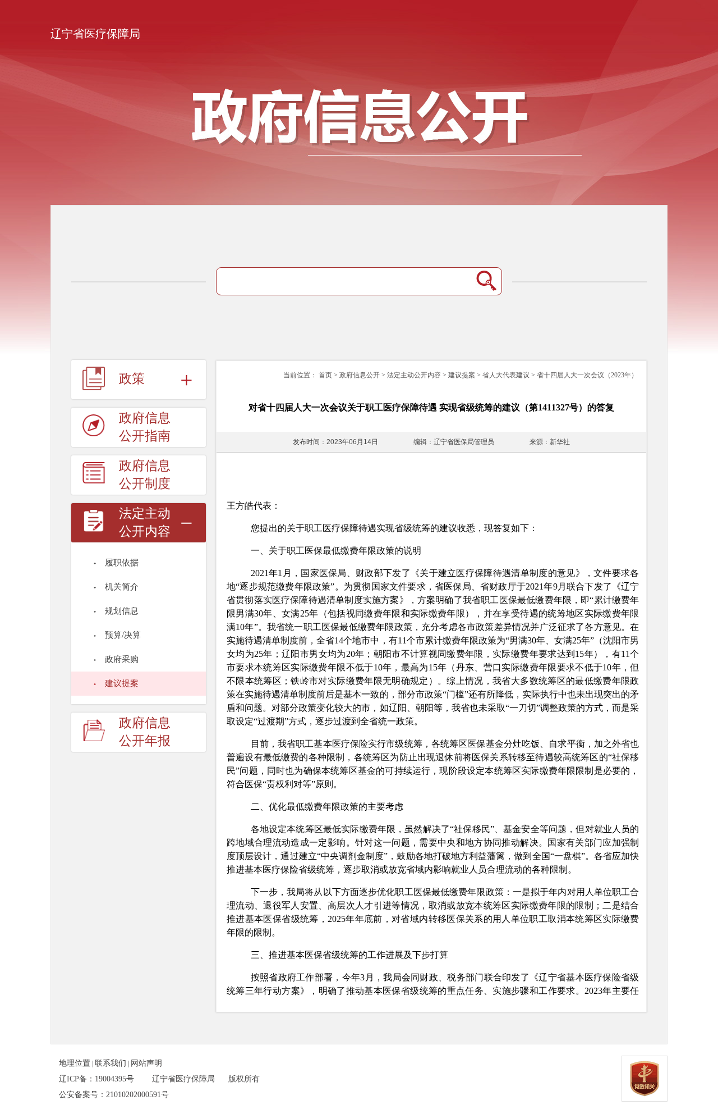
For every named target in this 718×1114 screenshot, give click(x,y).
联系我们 (110, 1063)
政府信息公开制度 (145, 475)
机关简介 (122, 586)
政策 (132, 379)
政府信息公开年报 (145, 732)
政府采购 (122, 659)
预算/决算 (123, 635)
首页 (325, 375)
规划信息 (122, 610)
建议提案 (122, 683)
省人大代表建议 (506, 375)
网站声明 (146, 1063)
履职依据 (122, 562)
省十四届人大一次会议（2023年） (587, 375)
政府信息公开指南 (145, 427)
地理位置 (74, 1063)
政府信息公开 (359, 375)
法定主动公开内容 (414, 375)
